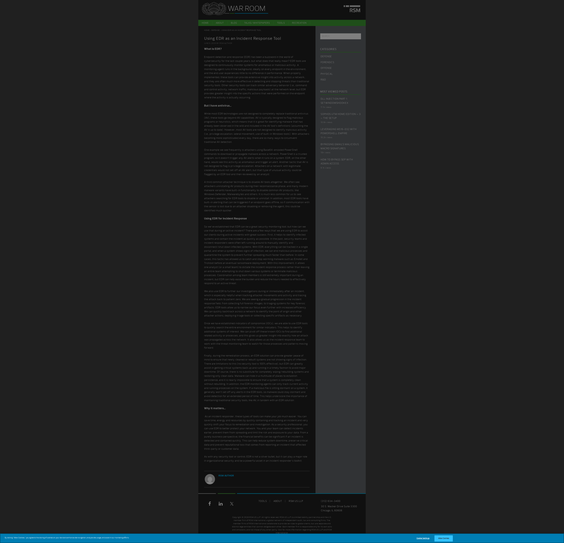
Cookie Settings (423, 538)
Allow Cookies (443, 538)
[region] (282, 538)
